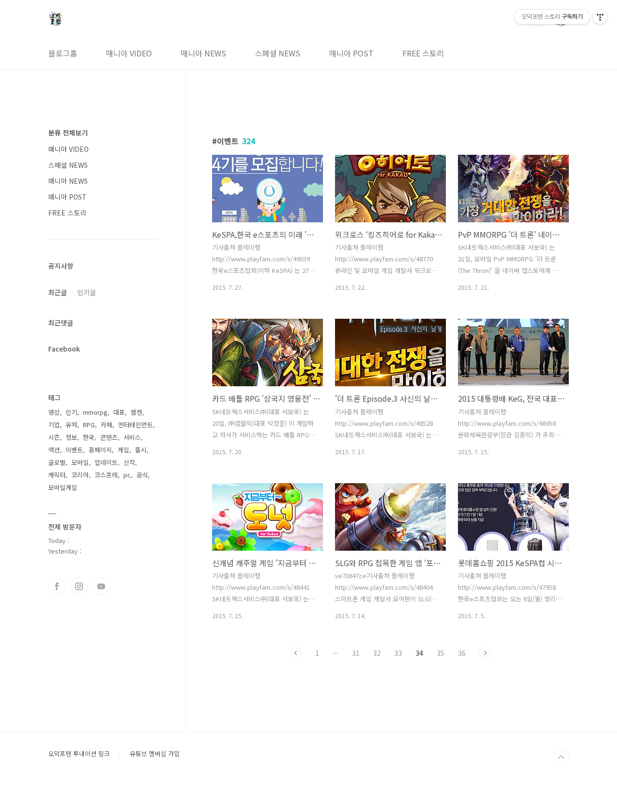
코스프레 (106, 474)
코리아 (80, 474)
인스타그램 (79, 586)
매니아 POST (351, 53)
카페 (106, 424)
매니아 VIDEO (129, 53)
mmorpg (95, 412)
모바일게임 (62, 487)
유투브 (101, 586)
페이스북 (57, 586)
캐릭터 (57, 474)
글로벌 (57, 462)
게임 (123, 449)
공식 (142, 474)
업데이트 (106, 462)
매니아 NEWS (203, 53)
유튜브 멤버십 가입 (155, 754)
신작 (129, 462)
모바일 (80, 462)
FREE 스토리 (423, 53)
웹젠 (136, 412)
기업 (54, 424)
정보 (71, 437)
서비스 (132, 437)
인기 (71, 412)
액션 (54, 449)
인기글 (86, 292)
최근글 (57, 292)
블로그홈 (62, 53)
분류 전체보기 (68, 132)
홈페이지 (100, 449)
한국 (88, 437)
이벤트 (74, 449)
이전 (296, 653)
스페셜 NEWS (277, 53)
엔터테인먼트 (135, 424)
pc (127, 474)
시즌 (54, 437)
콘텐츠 (109, 437)
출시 (141, 449)
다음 (485, 653)
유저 (71, 424)
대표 (119, 412)
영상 (54, 412)
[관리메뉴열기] (600, 17)
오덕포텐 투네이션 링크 (79, 754)
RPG (89, 424)
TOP (561, 757)
